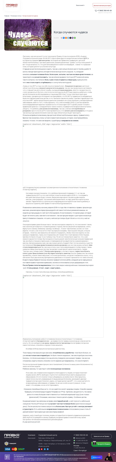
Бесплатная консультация (102, 5)
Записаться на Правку (101, 436)
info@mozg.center (43, 446)
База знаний (80, 5)
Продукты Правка (103, 444)
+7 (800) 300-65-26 (104, 10)
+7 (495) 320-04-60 (82, 440)
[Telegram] (68, 38)
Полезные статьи (16, 16)
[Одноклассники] (66, 38)
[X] (70, 38)
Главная (6, 16)
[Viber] (73, 38)
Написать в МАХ (80, 438)
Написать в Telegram (82, 443)
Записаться (96, 457)
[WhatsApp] (75, 38)
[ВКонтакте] (64, 38)
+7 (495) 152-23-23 (79, 448)
